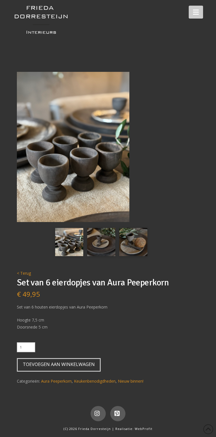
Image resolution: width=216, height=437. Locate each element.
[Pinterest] (117, 413)
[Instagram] (98, 413)
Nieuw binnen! (130, 381)
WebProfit (143, 429)
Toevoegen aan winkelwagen (59, 364)
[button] (196, 12)
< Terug (24, 273)
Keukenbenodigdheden (95, 381)
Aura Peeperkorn (56, 381)
